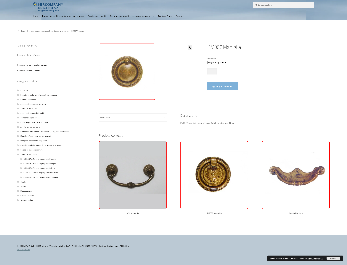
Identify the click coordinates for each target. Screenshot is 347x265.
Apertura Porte (165, 16)
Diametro (211, 58)
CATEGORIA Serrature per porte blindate (39, 159)
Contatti (180, 16)
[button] (190, 47)
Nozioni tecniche (27, 195)
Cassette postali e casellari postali (34, 122)
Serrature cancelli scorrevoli (32, 150)
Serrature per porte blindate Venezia (32, 65)
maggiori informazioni (315, 258)
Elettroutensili (26, 191)
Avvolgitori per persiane (30, 127)
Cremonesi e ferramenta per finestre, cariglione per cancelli (44, 131)
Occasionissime (26, 200)
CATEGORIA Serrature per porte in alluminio (40, 172)
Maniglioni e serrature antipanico (33, 140)
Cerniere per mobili (97, 16)
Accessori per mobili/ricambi (32, 113)
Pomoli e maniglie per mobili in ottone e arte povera (48, 31)
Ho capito (333, 258)
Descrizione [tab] (104, 117)
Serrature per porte (141, 16)
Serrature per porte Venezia (28, 70)
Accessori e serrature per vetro (33, 104)
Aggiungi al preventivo (222, 86)
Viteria (23, 186)
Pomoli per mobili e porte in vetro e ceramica (63, 16)
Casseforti (24, 90)
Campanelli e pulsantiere (30, 118)
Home (35, 16)
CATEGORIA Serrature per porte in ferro (39, 168)
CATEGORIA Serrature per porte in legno (39, 163)
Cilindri (23, 182)
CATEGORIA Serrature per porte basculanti (40, 177)
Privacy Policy (23, 249)
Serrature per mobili (119, 16)
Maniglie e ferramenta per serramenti (35, 136)
